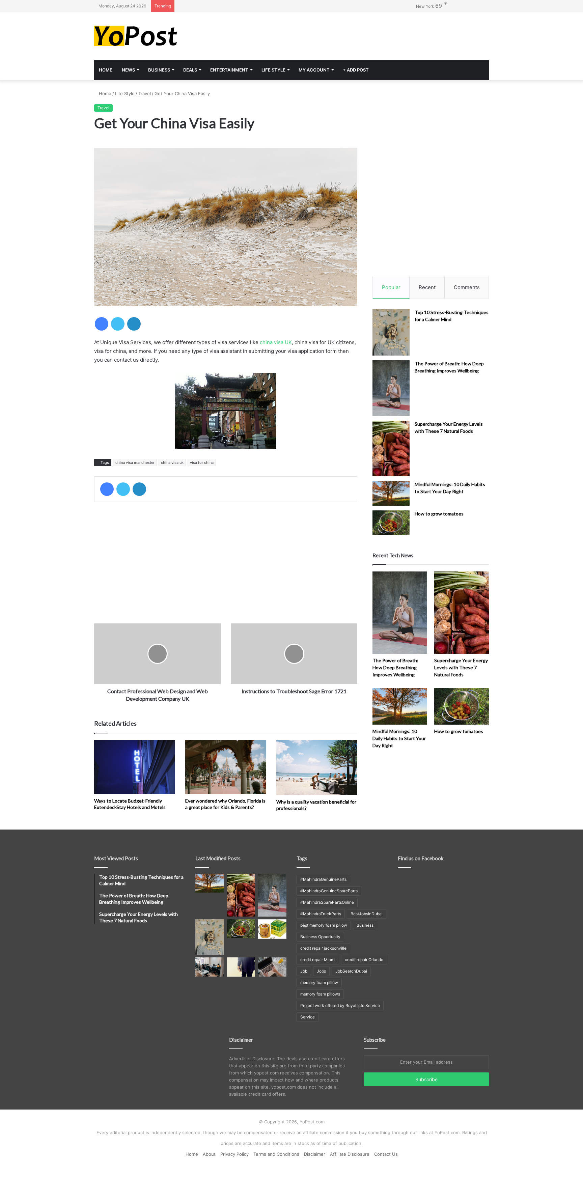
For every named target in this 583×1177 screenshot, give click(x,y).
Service (307, 1016)
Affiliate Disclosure (349, 1154)
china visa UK (276, 342)
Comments (467, 287)
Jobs (321, 971)
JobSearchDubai (351, 971)
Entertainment (229, 70)
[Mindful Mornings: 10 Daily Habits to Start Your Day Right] (391, 493)
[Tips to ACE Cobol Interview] (272, 966)
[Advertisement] (359, 34)
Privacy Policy (234, 1154)
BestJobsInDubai (367, 913)
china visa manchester (135, 462)
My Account (314, 70)
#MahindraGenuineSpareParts (329, 890)
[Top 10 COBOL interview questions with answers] (241, 966)
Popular (391, 287)
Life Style (273, 70)
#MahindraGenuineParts (323, 879)
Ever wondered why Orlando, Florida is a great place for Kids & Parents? (225, 804)
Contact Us (386, 1154)
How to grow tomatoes (439, 513)
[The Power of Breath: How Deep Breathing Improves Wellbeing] (391, 388)
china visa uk (172, 462)
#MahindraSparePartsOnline (327, 902)
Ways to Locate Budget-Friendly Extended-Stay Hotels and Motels (130, 804)
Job (303, 971)
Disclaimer (314, 1154)
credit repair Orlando (364, 959)
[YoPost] (156, 36)
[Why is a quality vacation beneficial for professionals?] (316, 767)
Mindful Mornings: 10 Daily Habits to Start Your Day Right (399, 738)
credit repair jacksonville (323, 948)
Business (159, 70)
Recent (427, 287)
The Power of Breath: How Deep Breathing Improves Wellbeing (395, 667)
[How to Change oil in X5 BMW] (272, 929)
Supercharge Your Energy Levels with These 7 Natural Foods (461, 667)
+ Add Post (356, 70)
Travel (144, 93)
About (209, 1154)
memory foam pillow (319, 982)
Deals (190, 70)
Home (105, 70)
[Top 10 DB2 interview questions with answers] (209, 966)
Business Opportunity (320, 936)
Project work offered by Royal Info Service (340, 1005)
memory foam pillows (320, 994)
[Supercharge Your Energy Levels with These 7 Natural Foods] (391, 448)
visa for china (202, 462)
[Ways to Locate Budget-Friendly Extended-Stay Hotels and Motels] (134, 767)
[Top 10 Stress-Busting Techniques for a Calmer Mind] (391, 332)
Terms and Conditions (276, 1154)
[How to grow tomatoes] (391, 522)
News (128, 70)
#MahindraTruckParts (320, 913)
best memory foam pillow (323, 925)
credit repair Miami (317, 959)
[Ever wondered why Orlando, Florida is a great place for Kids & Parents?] (225, 767)
